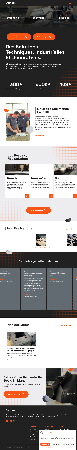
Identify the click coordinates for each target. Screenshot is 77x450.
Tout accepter (45, 444)
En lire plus (10, 360)
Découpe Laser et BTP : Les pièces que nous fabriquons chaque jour (21, 350)
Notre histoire (49, 429)
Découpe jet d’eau (35, 432)
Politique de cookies (53, 448)
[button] (35, 247)
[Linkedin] (11, 421)
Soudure (32, 439)
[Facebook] (7, 421)
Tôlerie (32, 434)
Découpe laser (34, 429)
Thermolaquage (34, 437)
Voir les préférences (68, 444)
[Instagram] (14, 421)
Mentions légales (65, 429)
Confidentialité (62, 448)
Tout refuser (56, 444)
